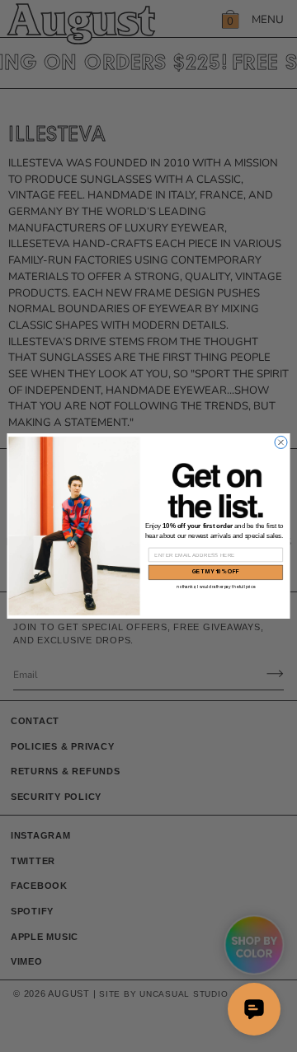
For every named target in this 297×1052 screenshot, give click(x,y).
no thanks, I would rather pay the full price (216, 587)
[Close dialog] (281, 442)
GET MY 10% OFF (215, 572)
